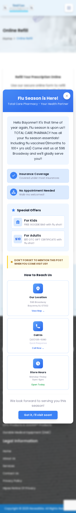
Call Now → (38, 348)
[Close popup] (66, 95)
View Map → (38, 310)
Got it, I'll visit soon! (38, 415)
